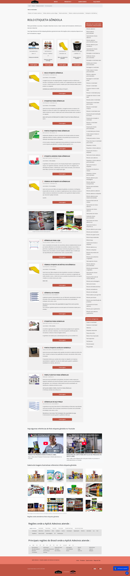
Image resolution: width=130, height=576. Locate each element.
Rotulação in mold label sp (91, 13)
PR (43, 545)
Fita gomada (89, 346)
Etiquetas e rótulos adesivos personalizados (93, 161)
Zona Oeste (47, 528)
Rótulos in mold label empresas (91, 123)
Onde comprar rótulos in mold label (92, 134)
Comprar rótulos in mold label (92, 89)
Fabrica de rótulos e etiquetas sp (91, 225)
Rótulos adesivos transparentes (90, 183)
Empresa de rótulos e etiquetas (91, 151)
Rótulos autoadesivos (91, 289)
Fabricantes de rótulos (92, 213)
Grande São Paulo (69, 528)
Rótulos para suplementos (93, 309)
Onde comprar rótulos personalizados (92, 70)
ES (36, 545)
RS (50, 545)
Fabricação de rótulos (91, 261)
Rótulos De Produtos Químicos (35, 13)
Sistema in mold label (91, 325)
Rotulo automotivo (63, 13)
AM (69, 545)
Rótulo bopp (89, 240)
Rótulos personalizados (92, 232)
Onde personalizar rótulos (93, 138)
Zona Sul (54, 528)
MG (33, 545)
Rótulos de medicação (91, 292)
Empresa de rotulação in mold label (92, 119)
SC (47, 545)
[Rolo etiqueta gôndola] (34, 45)
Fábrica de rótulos (91, 284)
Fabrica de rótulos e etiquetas (91, 165)
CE (60, 545)
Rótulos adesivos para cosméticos (92, 45)
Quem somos (82, 1)
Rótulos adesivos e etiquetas (93, 193)
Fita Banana (89, 341)
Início (77, 560)
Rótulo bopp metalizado (92, 237)
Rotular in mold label (91, 86)
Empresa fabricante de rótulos (92, 201)
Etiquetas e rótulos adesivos (93, 148)
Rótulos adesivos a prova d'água (50, 13)
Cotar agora (33, 65)
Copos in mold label (91, 322)
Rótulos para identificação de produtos (93, 301)
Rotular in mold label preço (93, 93)
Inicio (56, 1)
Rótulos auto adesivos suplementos (92, 312)
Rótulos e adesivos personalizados (76, 13)
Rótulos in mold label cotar (93, 111)
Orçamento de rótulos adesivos (92, 305)
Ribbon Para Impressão (92, 336)
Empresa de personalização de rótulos (93, 114)
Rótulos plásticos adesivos (93, 191)
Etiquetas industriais (91, 330)
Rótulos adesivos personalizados (90, 264)
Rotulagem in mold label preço (92, 79)
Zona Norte (41, 528)
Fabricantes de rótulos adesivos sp (92, 221)
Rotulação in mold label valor (93, 60)
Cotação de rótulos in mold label (93, 96)
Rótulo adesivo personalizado (90, 32)
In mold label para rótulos (93, 131)
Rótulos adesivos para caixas (93, 229)
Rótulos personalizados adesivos (92, 187)
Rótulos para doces (91, 297)
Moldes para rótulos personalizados (91, 63)
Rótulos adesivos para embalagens (92, 178)
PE (53, 545)
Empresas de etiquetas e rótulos (92, 170)
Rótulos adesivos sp (91, 247)
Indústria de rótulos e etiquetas (91, 243)
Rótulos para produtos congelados (92, 269)
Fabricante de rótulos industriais (91, 273)
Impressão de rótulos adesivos (91, 36)
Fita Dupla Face (90, 338)
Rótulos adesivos (90, 29)
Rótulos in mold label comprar (91, 107)
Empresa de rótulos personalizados (91, 127)
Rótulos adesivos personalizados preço (91, 41)
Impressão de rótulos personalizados (91, 49)
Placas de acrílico (90, 333)
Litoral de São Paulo (79, 528)
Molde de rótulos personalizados (90, 56)
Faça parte (96, 1)
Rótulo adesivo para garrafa (93, 295)
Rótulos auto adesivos (92, 158)
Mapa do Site (97, 560)
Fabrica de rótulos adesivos (93, 155)
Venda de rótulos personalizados (90, 217)
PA (73, 545)
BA (57, 545)
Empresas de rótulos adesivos (91, 210)
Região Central (33, 528)
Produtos (67, 1)
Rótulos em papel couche (92, 234)
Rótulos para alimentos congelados (92, 257)
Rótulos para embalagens (93, 281)
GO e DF (65, 545)
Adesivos (88, 327)
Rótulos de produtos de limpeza (92, 253)
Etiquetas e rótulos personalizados (91, 174)
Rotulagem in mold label (92, 67)
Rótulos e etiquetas (91, 250)
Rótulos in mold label (91, 83)
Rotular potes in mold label (93, 100)
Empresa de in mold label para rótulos (92, 103)
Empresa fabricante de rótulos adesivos (92, 277)
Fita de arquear (90, 344)
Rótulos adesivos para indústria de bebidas (92, 197)
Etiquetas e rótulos (91, 145)
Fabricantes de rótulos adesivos (92, 205)
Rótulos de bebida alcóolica (93, 286)
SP (40, 545)
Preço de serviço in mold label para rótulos (93, 141)
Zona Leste (60, 528)
